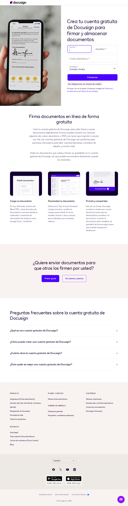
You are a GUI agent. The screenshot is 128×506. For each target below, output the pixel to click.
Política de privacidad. (89, 91)
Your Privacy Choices (79, 495)
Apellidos (101, 49)
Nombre (73, 47)
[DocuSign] (18, 2)
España (57, 460)
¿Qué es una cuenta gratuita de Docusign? (34, 330)
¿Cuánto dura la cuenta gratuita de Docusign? (36, 353)
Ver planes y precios (74, 278)
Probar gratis (50, 278)
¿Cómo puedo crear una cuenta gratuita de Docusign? (40, 342)
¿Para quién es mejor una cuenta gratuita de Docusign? (41, 364)
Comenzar (92, 77)
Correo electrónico (80, 58)
